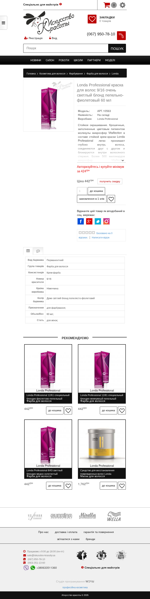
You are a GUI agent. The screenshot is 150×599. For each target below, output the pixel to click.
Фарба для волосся (98, 73)
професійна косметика (75, 587)
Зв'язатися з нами (68, 539)
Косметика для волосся (52, 73)
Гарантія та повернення (99, 532)
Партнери (94, 60)
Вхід (54, 38)
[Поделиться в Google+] (89, 221)
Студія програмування (71, 581)
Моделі (110, 60)
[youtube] (121, 555)
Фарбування (76, 73)
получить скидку (110, 181)
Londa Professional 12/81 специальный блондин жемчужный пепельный (101, 397)
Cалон (50, 60)
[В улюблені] (111, 199)
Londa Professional (107, 119)
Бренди (90, 539)
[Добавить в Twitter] (98, 221)
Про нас (43, 532)
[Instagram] (101, 555)
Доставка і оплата (66, 532)
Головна (31, 73)
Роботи (64, 60)
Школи (78, 60)
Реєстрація (36, 38)
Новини (35, 60)
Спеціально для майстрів (40, 4)
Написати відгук (100, 237)
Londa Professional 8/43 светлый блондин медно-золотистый (44, 472)
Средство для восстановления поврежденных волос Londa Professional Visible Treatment (97, 472)
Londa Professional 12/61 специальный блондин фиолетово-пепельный (48, 397)
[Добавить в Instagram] (106, 221)
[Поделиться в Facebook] (81, 221)
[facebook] (81, 555)
